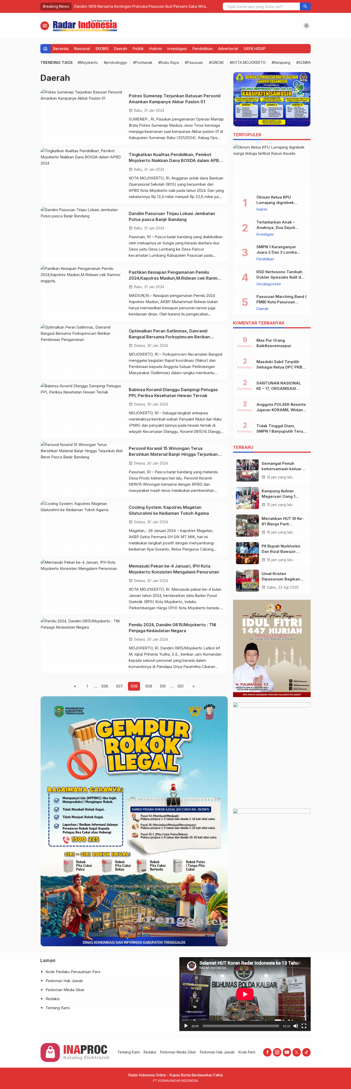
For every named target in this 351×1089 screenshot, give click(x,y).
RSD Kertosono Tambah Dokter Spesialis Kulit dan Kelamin (281, 277)
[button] (305, 6)
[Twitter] (296, 1052)
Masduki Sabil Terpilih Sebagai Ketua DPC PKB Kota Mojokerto (279, 367)
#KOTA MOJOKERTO (248, 62)
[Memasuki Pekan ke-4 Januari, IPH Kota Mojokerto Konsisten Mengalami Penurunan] (83, 587)
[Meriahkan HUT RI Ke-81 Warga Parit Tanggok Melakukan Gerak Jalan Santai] (247, 526)
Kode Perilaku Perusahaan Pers (72, 971)
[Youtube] (287, 1052)
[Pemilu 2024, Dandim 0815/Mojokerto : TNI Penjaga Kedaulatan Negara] (83, 646)
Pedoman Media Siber (65, 989)
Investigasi (177, 48)
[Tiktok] (306, 1052)
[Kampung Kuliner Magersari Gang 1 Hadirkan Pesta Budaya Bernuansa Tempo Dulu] (247, 498)
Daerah (120, 48)
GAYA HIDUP (254, 48)
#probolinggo (115, 62)
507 (119, 686)
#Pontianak (142, 62)
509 (148, 686)
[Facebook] (267, 1052)
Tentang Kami (57, 1007)
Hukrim (155, 48)
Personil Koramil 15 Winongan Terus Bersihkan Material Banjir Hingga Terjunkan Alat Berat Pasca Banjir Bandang (173, 454)
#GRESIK (216, 62)
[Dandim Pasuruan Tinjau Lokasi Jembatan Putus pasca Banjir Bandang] (83, 234)
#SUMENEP (306, 62)
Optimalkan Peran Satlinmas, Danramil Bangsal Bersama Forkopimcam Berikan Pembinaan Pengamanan (169, 336)
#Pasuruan (194, 62)
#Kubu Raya (168, 62)
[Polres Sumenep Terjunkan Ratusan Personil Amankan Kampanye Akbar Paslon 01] (83, 117)
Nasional (82, 48)
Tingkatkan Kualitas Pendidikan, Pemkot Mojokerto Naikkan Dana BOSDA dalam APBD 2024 (175, 160)
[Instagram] (277, 1052)
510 (163, 686)
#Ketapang (281, 62)
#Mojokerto (88, 62)
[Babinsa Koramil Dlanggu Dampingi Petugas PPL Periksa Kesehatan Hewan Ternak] (83, 411)
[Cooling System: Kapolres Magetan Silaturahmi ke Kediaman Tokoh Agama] (83, 528)
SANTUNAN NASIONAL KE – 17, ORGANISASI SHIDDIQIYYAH (278, 388)
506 (104, 686)
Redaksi (52, 998)
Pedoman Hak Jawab (64, 980)
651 (180, 686)
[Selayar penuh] (304, 1025)
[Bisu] (295, 1025)
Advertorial (228, 48)
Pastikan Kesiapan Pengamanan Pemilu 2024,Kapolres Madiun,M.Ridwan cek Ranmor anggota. (175, 278)
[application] (245, 994)
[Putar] (186, 1025)
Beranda (61, 48)
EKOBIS (102, 48)
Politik (138, 48)
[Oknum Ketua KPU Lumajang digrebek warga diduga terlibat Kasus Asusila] (271, 167)
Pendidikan (202, 48)
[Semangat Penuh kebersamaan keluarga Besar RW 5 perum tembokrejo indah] (247, 470)
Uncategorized (268, 284)
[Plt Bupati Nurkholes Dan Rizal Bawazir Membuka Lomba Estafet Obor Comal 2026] (247, 553)
